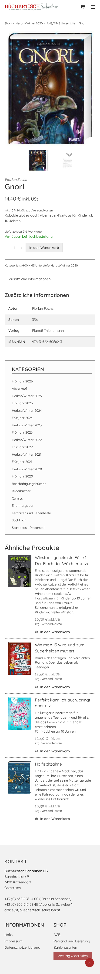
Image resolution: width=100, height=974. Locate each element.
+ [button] (21, 248)
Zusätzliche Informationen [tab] (30, 279)
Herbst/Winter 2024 (27, 410)
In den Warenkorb (44, 247)
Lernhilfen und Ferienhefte (31, 513)
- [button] (7, 248)
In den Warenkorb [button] (55, 632)
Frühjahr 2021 (22, 462)
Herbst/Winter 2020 (29, 23)
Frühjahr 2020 (22, 476)
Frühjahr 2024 (22, 418)
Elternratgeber (22, 505)
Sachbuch (19, 520)
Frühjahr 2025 (22, 403)
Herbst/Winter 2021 (26, 454)
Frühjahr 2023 (22, 432)
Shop (8, 23)
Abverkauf (19, 388)
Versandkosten (42, 210)
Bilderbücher (21, 491)
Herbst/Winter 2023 (27, 425)
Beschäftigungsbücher (29, 484)
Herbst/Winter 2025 (27, 396)
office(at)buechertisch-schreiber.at (32, 910)
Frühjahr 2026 (22, 381)
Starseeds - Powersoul (28, 528)
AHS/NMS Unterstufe (61, 23)
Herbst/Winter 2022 (27, 440)
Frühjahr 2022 (22, 447)
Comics (17, 498)
